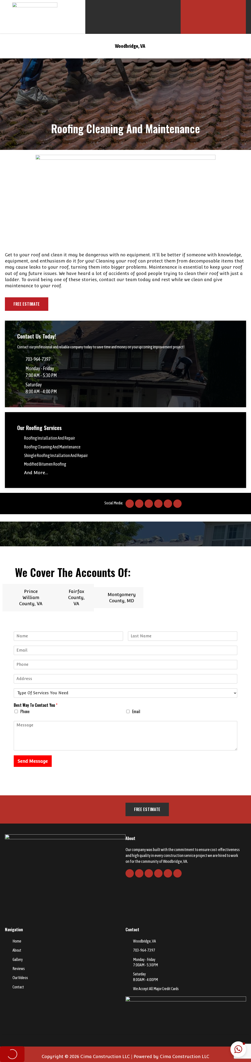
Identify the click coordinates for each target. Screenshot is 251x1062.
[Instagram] (158, 503)
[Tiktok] (177, 503)
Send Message (33, 761)
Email (136, 711)
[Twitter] (139, 503)
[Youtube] (149, 503)
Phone (24, 711)
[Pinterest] (168, 503)
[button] (11, 46)
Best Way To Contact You (35, 705)
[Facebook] (130, 503)
